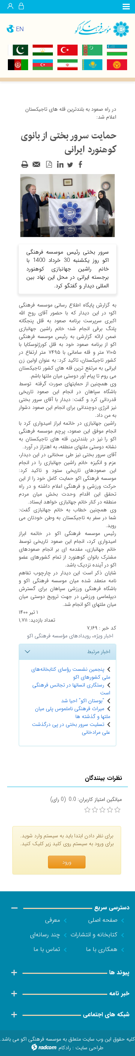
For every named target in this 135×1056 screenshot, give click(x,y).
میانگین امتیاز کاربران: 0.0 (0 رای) (86, 800)
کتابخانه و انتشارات (93, 934)
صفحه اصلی (102, 920)
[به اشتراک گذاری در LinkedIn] (60, 165)
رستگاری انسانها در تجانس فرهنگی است (71, 689)
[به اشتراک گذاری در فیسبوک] (80, 165)
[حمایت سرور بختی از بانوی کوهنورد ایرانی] (67, 205)
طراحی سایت (89, 1048)
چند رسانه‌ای (45, 934)
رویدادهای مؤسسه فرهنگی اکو (59, 636)
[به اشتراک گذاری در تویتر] (70, 165)
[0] (87, 810)
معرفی (52, 920)
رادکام (64, 1048)
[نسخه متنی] (24, 165)
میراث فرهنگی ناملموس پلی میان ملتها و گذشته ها (72, 713)
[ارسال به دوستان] (36, 165)
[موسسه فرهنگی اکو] (101, 28)
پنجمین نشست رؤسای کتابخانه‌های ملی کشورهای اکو (70, 673)
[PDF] (48, 165)
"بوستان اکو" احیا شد (82, 701)
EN (20, 29)
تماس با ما (46, 949)
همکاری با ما (101, 949)
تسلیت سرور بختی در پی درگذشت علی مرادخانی (71, 728)
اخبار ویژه (103, 636)
